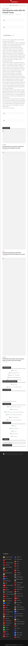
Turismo (7, 8)
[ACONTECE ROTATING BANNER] (13, 29)
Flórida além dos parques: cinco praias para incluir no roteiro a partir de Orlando (13, 359)
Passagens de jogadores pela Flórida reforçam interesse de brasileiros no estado (13, 253)
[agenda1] (13, 22)
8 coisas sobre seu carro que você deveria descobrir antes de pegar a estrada (13, 147)
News (3, 8)
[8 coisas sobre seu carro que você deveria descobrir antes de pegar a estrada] (14, 136)
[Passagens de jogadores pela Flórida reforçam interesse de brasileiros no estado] (14, 200)
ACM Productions (19, 644)
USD (10, 401)
